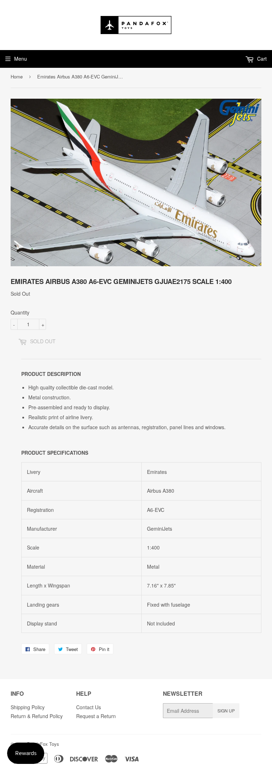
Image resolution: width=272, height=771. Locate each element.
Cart (261, 58)
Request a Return (96, 716)
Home (17, 76)
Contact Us (88, 707)
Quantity (20, 312)
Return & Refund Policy (37, 716)
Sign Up (226, 710)
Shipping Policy (28, 707)
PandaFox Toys (43, 743)
